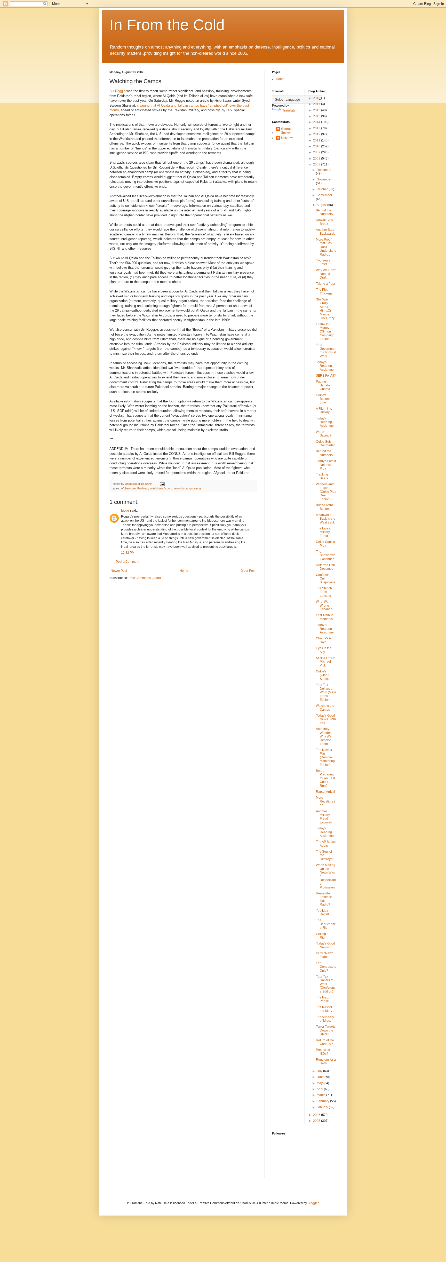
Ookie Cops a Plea (325, 543)
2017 (317, 104)
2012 (317, 134)
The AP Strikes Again (326, 843)
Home (184, 571)
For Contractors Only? (326, 966)
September (324, 195)
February (323, 1101)
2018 (317, 98)
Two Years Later (323, 262)
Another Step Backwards (325, 231)
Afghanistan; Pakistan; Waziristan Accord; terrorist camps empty (161, 488)
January (323, 1107)
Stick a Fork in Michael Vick (326, 661)
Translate (289, 110)
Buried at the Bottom (325, 507)
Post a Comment (127, 561)
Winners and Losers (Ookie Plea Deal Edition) (326, 491)
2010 (317, 146)
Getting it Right (322, 935)
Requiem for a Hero (326, 1061)
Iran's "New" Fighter (324, 955)
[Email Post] (162, 483)
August (322, 205)
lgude (125, 510)
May (320, 1083)
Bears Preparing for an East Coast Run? (325, 778)
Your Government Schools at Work (326, 350)
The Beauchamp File (325, 924)
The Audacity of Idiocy (325, 1018)
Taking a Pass (326, 283)
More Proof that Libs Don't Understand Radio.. (326, 247)
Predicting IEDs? (323, 1051)
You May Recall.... (324, 912)
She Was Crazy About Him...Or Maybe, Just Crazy (325, 309)
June (320, 1077)
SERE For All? (326, 375)
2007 (317, 164)
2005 (317, 1121)
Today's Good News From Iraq (326, 719)
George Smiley (286, 130)
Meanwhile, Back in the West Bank (325, 518)
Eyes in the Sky (323, 650)
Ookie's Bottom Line (323, 398)
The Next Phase (322, 999)
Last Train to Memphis (324, 617)
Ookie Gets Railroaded (326, 443)
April (320, 1089)
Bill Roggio (117, 91)
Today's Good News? (325, 945)
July (320, 1071)
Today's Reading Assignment (326, 365)
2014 (317, 122)
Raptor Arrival (325, 791)
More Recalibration (325, 801)
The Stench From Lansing (324, 592)
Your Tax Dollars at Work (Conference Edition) (326, 984)
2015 (317, 116)
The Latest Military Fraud (323, 532)
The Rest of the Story (324, 1009)
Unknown (287, 138)
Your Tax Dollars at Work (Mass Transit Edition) (326, 692)
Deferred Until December (326, 566)
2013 (317, 128)
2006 (317, 1115)
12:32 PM (127, 552)
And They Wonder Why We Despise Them (323, 736)
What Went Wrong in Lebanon (324, 605)
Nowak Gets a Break (326, 221)
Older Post (248, 571)
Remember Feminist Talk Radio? (324, 899)
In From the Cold (167, 25)
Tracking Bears (322, 476)
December (324, 170)
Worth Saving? (323, 433)
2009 (317, 152)
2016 (317, 110)
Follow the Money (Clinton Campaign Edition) (325, 331)
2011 (317, 140)
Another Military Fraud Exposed (324, 816)
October (323, 189)
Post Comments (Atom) (145, 578)
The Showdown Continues (326, 555)
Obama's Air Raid (324, 640)
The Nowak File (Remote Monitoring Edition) (325, 757)
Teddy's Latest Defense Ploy (326, 464)
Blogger (313, 1203)
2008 (317, 158)
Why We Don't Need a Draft (326, 274)
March (321, 1095)
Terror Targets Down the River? (325, 1030)
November (324, 179)
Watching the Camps (325, 707)
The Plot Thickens (324, 291)
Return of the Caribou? (325, 1042)
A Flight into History (324, 410)
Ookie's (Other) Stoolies (323, 675)
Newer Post (119, 571)
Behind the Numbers (324, 212)
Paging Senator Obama (323, 385)
